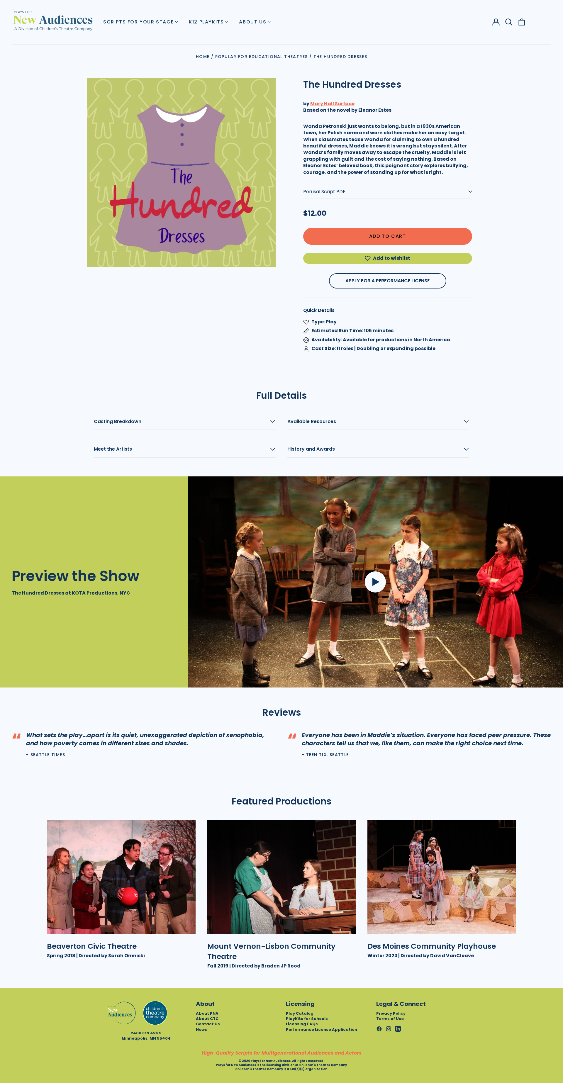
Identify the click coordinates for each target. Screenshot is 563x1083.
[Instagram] (388, 1029)
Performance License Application (321, 1029)
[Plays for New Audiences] (53, 20)
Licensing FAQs (302, 1024)
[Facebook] (379, 1029)
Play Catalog (299, 1013)
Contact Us (208, 1024)
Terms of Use (390, 1018)
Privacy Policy (391, 1013)
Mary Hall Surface (332, 103)
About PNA (207, 1013)
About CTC (207, 1018)
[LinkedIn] (398, 1029)
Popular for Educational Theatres (261, 57)
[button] (508, 22)
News (201, 1029)
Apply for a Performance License (387, 280)
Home (203, 57)
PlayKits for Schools (307, 1018)
